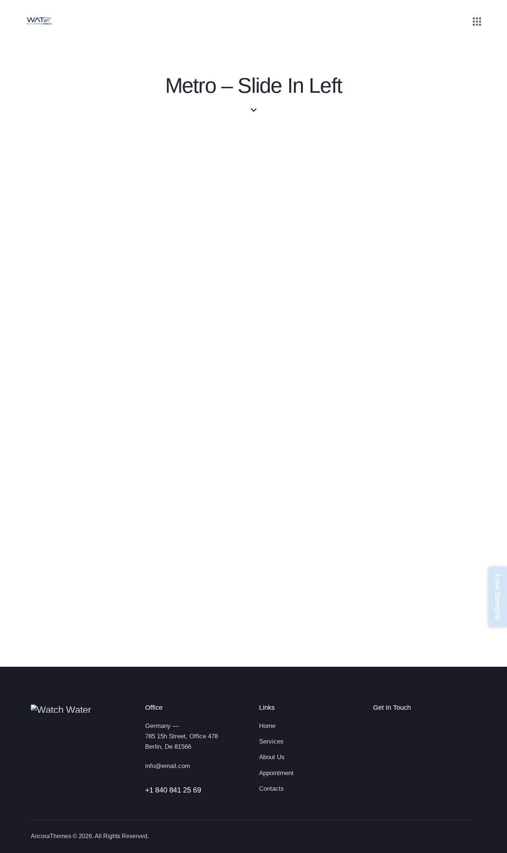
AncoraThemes (51, 836)
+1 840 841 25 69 (173, 790)
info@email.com (167, 766)
